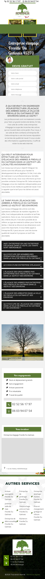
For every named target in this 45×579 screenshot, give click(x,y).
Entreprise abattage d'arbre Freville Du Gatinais (38, 496)
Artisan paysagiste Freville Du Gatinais (9, 495)
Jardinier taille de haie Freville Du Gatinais (9, 509)
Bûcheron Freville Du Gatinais (23, 521)
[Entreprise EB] (22, 9)
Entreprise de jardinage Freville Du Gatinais (23, 496)
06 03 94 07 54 (31, 1)
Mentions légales (33, 574)
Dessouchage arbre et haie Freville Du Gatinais (23, 510)
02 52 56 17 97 (13, 1)
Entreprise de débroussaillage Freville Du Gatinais (9, 523)
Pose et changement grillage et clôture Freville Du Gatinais (38, 513)
